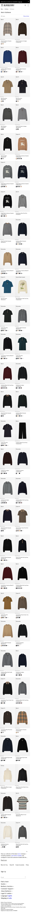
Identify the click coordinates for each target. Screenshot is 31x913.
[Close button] (28, 1)
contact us (3, 906)
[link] (2, 9)
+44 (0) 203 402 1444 (17, 904)
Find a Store (5, 882)
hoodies (19, 833)
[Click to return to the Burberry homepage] (9, 5)
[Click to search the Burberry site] (25, 5)
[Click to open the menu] (28, 5)
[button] (20, 2)
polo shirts (14, 833)
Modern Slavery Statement (6, 902)
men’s (19, 831)
